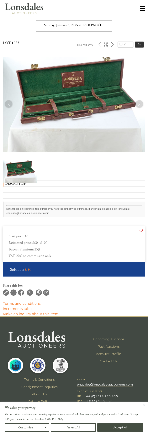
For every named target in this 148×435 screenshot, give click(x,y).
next (112, 44)
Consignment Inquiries (39, 387)
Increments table (18, 309)
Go (139, 44)
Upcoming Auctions (108, 339)
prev (99, 44)
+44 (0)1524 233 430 (101, 396)
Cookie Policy (54, 419)
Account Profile (108, 354)
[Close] (144, 405)
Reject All (73, 427)
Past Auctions (108, 346)
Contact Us (108, 361)
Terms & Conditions (39, 379)
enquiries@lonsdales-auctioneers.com (105, 384)
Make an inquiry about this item (31, 314)
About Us (39, 394)
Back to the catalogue (106, 44)
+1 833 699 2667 (98, 401)
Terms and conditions (22, 303)
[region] (74, 418)
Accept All (120, 427)
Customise (25, 427)
